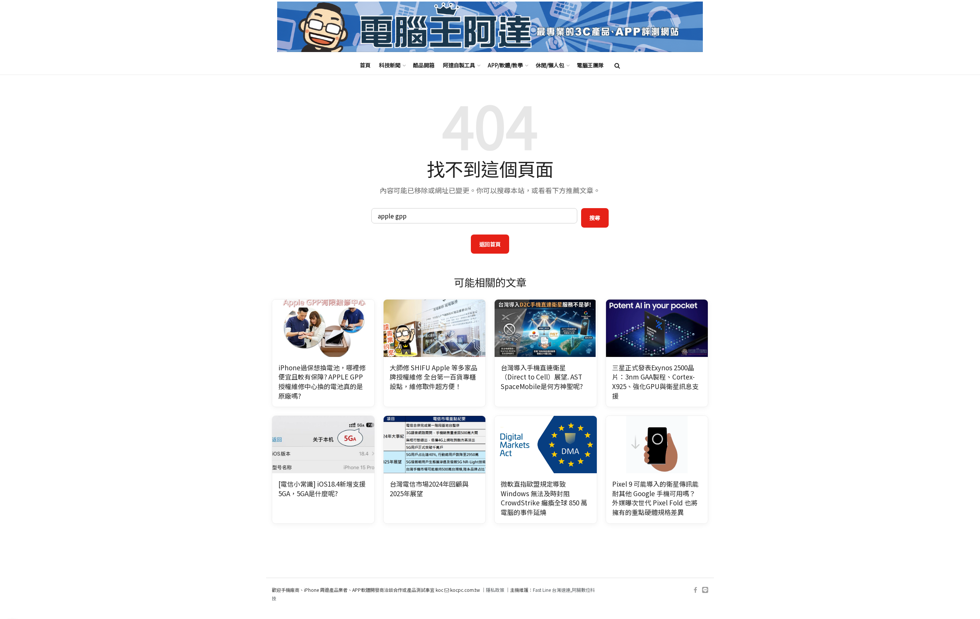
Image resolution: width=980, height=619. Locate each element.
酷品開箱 (423, 65)
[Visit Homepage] (490, 27)
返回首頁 (490, 244)
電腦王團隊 (590, 65)
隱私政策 (495, 589)
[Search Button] (617, 65)
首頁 (365, 65)
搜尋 (595, 218)
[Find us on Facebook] (695, 590)
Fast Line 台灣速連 (551, 589)
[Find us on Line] (705, 590)
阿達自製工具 (459, 65)
